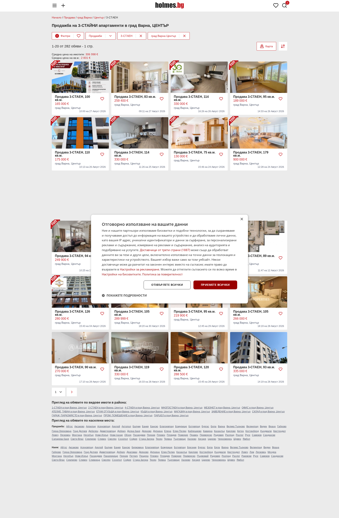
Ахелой (116, 426)
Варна (221, 426)
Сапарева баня (60, 439)
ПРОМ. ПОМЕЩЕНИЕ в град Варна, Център (128, 415)
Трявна (168, 439)
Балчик (136, 426)
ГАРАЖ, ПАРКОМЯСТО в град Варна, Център (77, 415)
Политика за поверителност (162, 274)
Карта (269, 46)
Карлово (231, 431)
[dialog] (169, 259)
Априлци (91, 426)
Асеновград (103, 426)
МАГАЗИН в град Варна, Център (192, 411)
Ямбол (246, 439)
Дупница (158, 431)
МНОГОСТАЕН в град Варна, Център (181, 407)
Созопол (123, 439)
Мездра (272, 452)
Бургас (205, 426)
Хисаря (202, 439)
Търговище (179, 439)
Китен (240, 431)
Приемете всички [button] (215, 285)
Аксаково (79, 426)
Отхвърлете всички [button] (167, 285)
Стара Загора (146, 439)
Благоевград (167, 426)
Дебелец (93, 431)
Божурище (181, 426)
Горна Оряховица (61, 431)
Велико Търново (236, 426)
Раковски (246, 456)
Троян (159, 439)
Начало (56, 17)
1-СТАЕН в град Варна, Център (69, 407)
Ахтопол (126, 426)
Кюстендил (279, 431)
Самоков (257, 435)
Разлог (239, 435)
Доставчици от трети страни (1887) (165, 250)
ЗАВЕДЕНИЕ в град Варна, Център (231, 411)
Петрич (133, 456)
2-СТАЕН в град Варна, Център (105, 407)
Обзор (127, 435)
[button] (124, 295)
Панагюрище (111, 456)
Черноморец (225, 439)
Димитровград (108, 431)
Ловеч (55, 435)
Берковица (138, 447)
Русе (247, 435)
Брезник (191, 447)
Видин (263, 426)
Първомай (203, 456)
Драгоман (132, 452)
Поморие (183, 435)
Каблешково (194, 431)
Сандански (269, 435)
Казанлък (219, 431)
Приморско (206, 435)
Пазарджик (139, 435)
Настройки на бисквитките (121, 274)
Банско (154, 426)
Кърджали (266, 431)
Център (99, 17)
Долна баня (133, 431)
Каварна (207, 431)
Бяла (213, 426)
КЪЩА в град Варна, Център (156, 411)
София (133, 439)
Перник (151, 435)
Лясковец (65, 435)
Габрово (281, 426)
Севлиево (90, 439)
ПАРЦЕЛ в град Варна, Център (171, 415)
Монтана (77, 435)
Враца (272, 426)
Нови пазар (116, 435)
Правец (194, 435)
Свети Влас (77, 439)
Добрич (121, 431)
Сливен (102, 439)
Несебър (89, 435)
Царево (212, 439)
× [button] (241, 219)
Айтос (69, 426)
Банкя (145, 426)
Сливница (94, 460)
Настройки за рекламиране (139, 269)
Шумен (237, 439)
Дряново (146, 431)
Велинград (252, 426)
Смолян (112, 439)
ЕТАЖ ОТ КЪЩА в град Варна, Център (117, 411)
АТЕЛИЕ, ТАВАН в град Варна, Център (73, 411)
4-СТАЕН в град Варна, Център (142, 407)
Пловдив (171, 435)
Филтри (63, 35)
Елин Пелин (179, 431)
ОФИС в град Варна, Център (257, 407)
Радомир (219, 435)
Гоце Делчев (80, 431)
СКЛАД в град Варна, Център (268, 411)
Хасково (191, 439)
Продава (69, 17)
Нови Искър (101, 435)
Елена (167, 431)
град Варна (84, 17)
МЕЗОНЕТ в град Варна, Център (222, 407)
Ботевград (194, 426)
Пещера (144, 456)
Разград (229, 435)
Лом (252, 452)
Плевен (161, 435)
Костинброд (252, 431)
